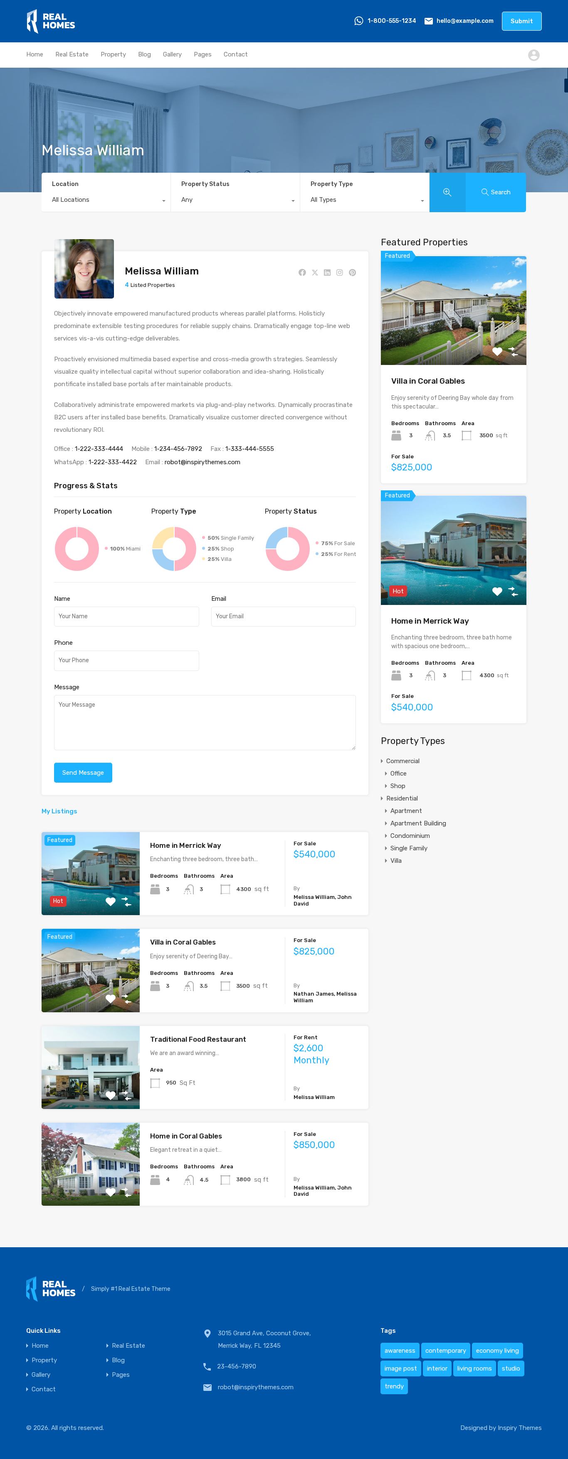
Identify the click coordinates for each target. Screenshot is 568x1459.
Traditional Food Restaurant (198, 1039)
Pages (203, 54)
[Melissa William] (84, 295)
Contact (236, 54)
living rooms (474, 1368)
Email (218, 598)
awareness (400, 1350)
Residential (402, 798)
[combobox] (106, 202)
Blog (144, 54)
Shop (397, 786)
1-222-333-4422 (113, 462)
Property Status (205, 184)
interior (437, 1368)
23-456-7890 (236, 1366)
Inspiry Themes (520, 1428)
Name (62, 598)
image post (401, 1368)
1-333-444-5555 (249, 449)
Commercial (403, 761)
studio (511, 1368)
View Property (90, 898)
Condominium (410, 836)
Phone (63, 642)
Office (398, 773)
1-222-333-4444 (99, 449)
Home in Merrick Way (185, 845)
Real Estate (72, 54)
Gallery (172, 54)
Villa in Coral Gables (183, 942)
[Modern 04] (51, 30)
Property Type (332, 184)
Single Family (408, 848)
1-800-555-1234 (392, 20)
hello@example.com (465, 20)
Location (65, 184)
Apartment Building (418, 823)
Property (113, 54)
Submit (522, 21)
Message (66, 687)
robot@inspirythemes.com (202, 462)
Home (34, 54)
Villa (396, 860)
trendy (394, 1386)
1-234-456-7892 (178, 449)
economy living (497, 1350)
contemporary (445, 1350)
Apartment (406, 811)
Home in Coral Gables (186, 1136)
